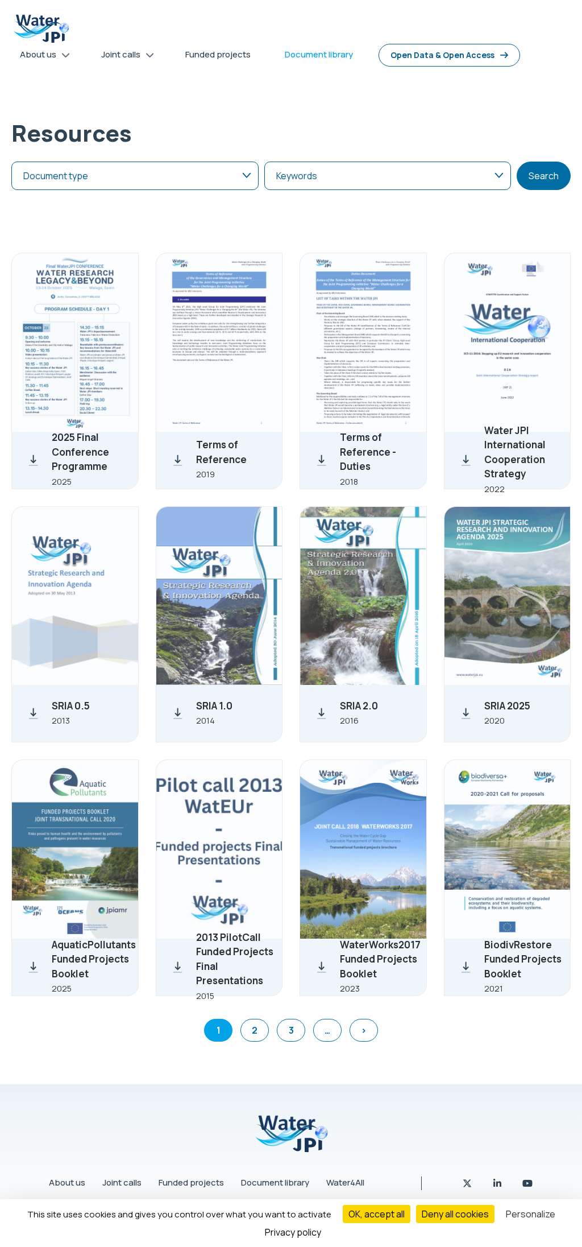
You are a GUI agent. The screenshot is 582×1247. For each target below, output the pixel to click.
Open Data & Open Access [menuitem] (442, 54)
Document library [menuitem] (319, 54)
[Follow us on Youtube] (527, 1183)
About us (67, 1182)
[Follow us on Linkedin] (498, 1183)
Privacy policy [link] (293, 1232)
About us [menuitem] (33, 56)
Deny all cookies (455, 1214)
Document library (275, 1182)
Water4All (345, 1182)
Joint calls (122, 1182)
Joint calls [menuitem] (116, 56)
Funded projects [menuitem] (218, 54)
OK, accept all (376, 1214)
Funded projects (191, 1182)
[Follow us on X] (468, 1183)
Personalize (530, 1214)
